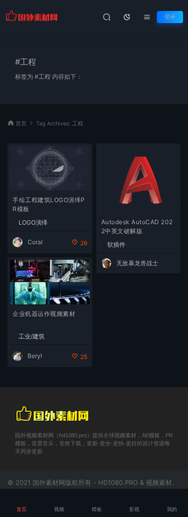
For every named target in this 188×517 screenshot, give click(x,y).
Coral (35, 242)
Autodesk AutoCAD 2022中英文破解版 (137, 226)
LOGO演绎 (33, 223)
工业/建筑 (32, 336)
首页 (21, 123)
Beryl (35, 356)
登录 (169, 17)
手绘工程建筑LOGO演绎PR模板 (49, 204)
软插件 (116, 245)
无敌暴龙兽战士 (137, 263)
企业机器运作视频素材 (44, 313)
